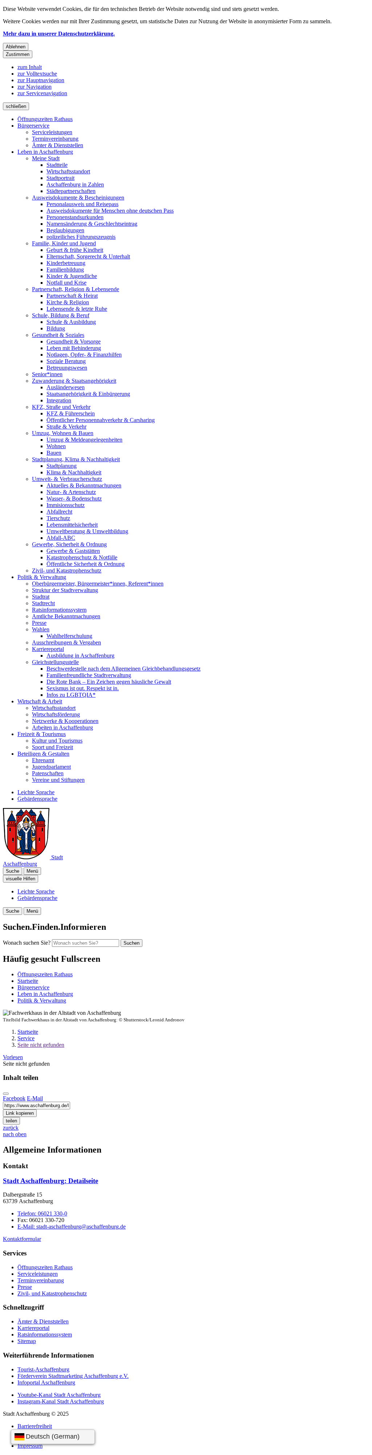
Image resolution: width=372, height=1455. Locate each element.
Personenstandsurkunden (75, 217)
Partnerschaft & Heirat (72, 296)
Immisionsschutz (65, 505)
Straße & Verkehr (66, 426)
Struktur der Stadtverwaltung (65, 590)
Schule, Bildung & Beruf (60, 315)
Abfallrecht (59, 512)
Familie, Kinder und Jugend (64, 243)
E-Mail (35, 1098)
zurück (11, 1128)
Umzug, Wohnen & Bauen (62, 433)
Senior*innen (47, 374)
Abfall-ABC (60, 538)
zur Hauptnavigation (40, 80)
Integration (58, 400)
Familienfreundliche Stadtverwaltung (88, 675)
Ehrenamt (43, 760)
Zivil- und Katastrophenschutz (66, 570)
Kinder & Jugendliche (71, 276)
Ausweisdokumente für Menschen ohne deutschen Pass (110, 211)
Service (26, 1038)
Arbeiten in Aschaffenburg (62, 727)
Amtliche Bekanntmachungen (66, 616)
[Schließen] (6, 1094)
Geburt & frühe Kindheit (74, 250)
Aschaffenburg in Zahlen (75, 184)
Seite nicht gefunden (40, 1045)
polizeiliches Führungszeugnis (81, 237)
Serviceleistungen (52, 132)
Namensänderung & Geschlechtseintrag (91, 224)
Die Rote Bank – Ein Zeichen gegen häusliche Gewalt (108, 682)
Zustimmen (17, 54)
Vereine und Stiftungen (58, 780)
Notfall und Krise (66, 283)
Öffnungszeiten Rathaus (45, 119)
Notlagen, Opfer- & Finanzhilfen (84, 354)
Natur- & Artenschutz (71, 492)
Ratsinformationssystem (59, 610)
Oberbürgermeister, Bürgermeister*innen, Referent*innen (97, 583)
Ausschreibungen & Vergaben (66, 642)
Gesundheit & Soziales (58, 335)
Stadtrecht (43, 603)
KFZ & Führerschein (70, 413)
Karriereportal (48, 649)
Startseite (27, 1032)
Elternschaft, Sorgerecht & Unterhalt (88, 256)
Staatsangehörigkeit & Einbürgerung (88, 394)
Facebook (14, 1098)
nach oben (15, 1134)
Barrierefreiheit (34, 1426)
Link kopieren (20, 1113)
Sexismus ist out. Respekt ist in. (82, 688)
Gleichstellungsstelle (55, 662)
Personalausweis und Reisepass (82, 204)
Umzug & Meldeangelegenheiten (84, 440)
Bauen (53, 453)
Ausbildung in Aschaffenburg (80, 655)
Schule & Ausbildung (71, 322)
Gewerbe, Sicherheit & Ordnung (69, 544)
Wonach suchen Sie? (26, 943)
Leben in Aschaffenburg (45, 152)
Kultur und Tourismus (57, 740)
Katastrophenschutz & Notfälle (81, 557)
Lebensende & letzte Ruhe (76, 309)
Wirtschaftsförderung (56, 714)
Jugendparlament (51, 767)
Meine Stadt (46, 158)
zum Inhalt (29, 67)
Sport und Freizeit (52, 747)
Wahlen (40, 629)
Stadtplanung (61, 466)
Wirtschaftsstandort (68, 171)
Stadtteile (57, 165)
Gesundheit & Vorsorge (73, 341)
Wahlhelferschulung (69, 636)
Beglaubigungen (65, 230)
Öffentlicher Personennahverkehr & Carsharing (100, 420)
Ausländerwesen (65, 387)
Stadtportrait (60, 178)
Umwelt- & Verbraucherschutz (67, 479)
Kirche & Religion (67, 302)
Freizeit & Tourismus (41, 734)
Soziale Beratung (66, 361)
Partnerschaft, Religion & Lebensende (75, 289)
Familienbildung (65, 269)
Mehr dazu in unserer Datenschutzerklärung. (59, 34)
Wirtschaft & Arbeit (39, 701)
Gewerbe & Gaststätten (73, 551)
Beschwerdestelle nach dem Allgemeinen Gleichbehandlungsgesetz (123, 669)
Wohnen (56, 446)
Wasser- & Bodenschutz (74, 498)
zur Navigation (34, 87)
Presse (39, 623)
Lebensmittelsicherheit (72, 525)
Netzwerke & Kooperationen (65, 721)
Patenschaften (48, 773)
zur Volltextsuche (37, 74)
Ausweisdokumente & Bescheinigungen (78, 197)
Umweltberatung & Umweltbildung (87, 531)
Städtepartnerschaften (71, 191)
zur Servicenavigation (42, 93)
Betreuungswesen (66, 368)
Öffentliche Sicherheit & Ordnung (85, 564)
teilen (11, 1121)
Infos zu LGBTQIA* (71, 695)
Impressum (30, 1446)
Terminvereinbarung (55, 139)
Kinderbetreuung (65, 263)
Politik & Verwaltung (41, 577)
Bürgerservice (33, 125)
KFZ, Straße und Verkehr (61, 407)
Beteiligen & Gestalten (43, 754)
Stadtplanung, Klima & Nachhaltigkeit (76, 459)
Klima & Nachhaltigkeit (73, 472)
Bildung (55, 328)
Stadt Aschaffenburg (50, 1181)
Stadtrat (40, 597)
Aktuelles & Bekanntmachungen (83, 485)
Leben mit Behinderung (73, 348)
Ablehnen (15, 46)
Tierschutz (58, 518)
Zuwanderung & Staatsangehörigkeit (74, 381)
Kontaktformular (22, 1239)
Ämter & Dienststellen (57, 145)
